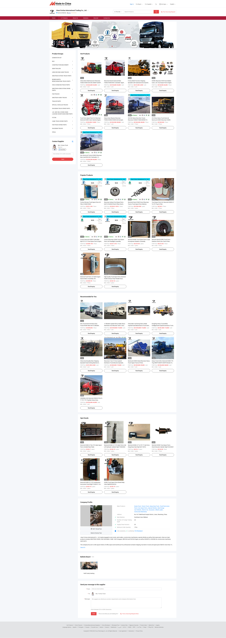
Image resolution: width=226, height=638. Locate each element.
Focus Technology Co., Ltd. (101, 631)
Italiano (101, 627)
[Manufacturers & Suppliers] (60, 3)
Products (65, 18)
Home (53, 18)
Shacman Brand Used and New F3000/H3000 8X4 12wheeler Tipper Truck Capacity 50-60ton (114, 82)
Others (54, 132)
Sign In (132, 4)
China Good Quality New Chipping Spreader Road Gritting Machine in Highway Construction (89, 362)
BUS (53, 61)
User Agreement (123, 631)
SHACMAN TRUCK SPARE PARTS (61, 108)
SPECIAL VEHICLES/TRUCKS (60, 105)
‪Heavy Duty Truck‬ (154, 506)
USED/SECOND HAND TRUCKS (60, 72)
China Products (78, 625)
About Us (75, 18)
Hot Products (70, 625)
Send (93, 614)
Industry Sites (124, 625)
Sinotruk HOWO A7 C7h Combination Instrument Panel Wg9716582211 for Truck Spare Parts (90, 484)
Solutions (85, 18)
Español (75, 627)
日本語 (129, 627)
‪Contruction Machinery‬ (140, 512)
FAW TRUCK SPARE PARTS (59, 125)
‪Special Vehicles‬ (152, 508)
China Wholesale (106, 625)
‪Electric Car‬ (145, 510)
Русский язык (94, 627)
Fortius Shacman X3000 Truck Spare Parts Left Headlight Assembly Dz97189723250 (114, 241)
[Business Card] (72, 141)
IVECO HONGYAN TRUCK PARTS (61, 85)
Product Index (143, 625)
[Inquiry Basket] (156, 4)
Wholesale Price (115, 625)
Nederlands (113, 627)
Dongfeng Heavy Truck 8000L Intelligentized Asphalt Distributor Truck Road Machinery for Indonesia (162, 325)
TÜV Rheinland (138, 531)
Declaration (131, 631)
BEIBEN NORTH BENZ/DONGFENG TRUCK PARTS (61, 80)
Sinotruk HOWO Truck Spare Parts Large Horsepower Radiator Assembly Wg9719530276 (139, 241)
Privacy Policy (139, 631)
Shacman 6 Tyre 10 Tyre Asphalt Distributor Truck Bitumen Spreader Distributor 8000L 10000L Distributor (114, 362)
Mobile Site (151, 625)
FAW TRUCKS (55, 94)
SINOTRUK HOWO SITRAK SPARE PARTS (61, 89)
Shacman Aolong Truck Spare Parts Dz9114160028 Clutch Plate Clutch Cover (113, 204)
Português (80, 627)
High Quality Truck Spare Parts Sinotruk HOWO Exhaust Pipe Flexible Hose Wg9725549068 (115, 278)
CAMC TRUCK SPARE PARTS (60, 121)
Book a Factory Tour (96, 533)
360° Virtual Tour (97, 529)
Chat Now (62, 149)
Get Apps (163, 4)
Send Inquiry (91, 90)
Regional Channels (133, 625)
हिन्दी (134, 627)
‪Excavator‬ (152, 510)
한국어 (124, 627)
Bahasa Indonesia (159, 627)
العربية (119, 627)
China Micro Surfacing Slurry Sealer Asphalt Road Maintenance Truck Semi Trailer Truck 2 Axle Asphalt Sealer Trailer (139, 325)
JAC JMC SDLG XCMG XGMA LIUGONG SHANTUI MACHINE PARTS (62, 113)
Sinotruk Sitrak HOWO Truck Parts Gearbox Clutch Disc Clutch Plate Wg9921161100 (161, 241)
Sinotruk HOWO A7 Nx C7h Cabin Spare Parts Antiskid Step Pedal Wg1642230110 (91, 447)
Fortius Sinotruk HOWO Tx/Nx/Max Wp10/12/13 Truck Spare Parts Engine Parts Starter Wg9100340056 (90, 241)
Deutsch (107, 627)
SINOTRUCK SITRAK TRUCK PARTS (61, 76)
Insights (158, 625)
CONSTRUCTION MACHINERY (60, 65)
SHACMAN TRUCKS (57, 128)
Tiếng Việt (150, 627)
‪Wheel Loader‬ (159, 510)
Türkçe (144, 627)
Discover (96, 18)
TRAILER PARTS (56, 101)
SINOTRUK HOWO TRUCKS (59, 97)
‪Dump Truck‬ (137, 506)
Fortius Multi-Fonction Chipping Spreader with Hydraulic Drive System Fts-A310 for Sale (138, 82)
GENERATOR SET (57, 57)
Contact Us (107, 18)
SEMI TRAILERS (56, 68)
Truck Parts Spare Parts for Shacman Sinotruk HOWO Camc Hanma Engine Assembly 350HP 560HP (90, 120)
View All (82, 547)
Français (87, 627)
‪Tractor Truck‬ (145, 506)
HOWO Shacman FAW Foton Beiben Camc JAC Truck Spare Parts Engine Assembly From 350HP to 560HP (161, 82)
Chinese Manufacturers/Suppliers (92, 625)
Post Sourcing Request (169, 12)
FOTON (54, 117)
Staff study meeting (89, 573)
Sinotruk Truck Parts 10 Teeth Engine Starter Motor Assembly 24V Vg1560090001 (90, 278)
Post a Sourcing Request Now (129, 614)
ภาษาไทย (139, 627)
